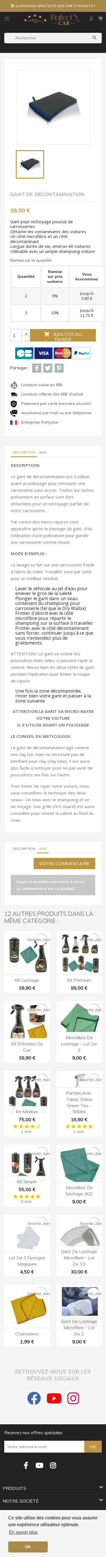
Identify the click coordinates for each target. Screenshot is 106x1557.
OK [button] (28, 1547)
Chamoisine (27, 1334)
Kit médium (27, 1111)
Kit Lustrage (27, 980)
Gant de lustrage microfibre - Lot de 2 (79, 1327)
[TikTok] (80, 1461)
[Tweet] (47, 368)
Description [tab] (24, 452)
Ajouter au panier (67, 336)
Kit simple (27, 1181)
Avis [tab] (43, 452)
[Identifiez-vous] (92, 18)
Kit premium (79, 980)
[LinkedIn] (66, 1461)
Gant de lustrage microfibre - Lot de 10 (79, 1258)
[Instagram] (53, 1465)
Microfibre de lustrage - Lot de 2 (79, 1044)
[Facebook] (26, 1465)
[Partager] (36, 368)
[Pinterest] (59, 368)
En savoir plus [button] (23, 1532)
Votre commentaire (64, 863)
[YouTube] (39, 1465)
